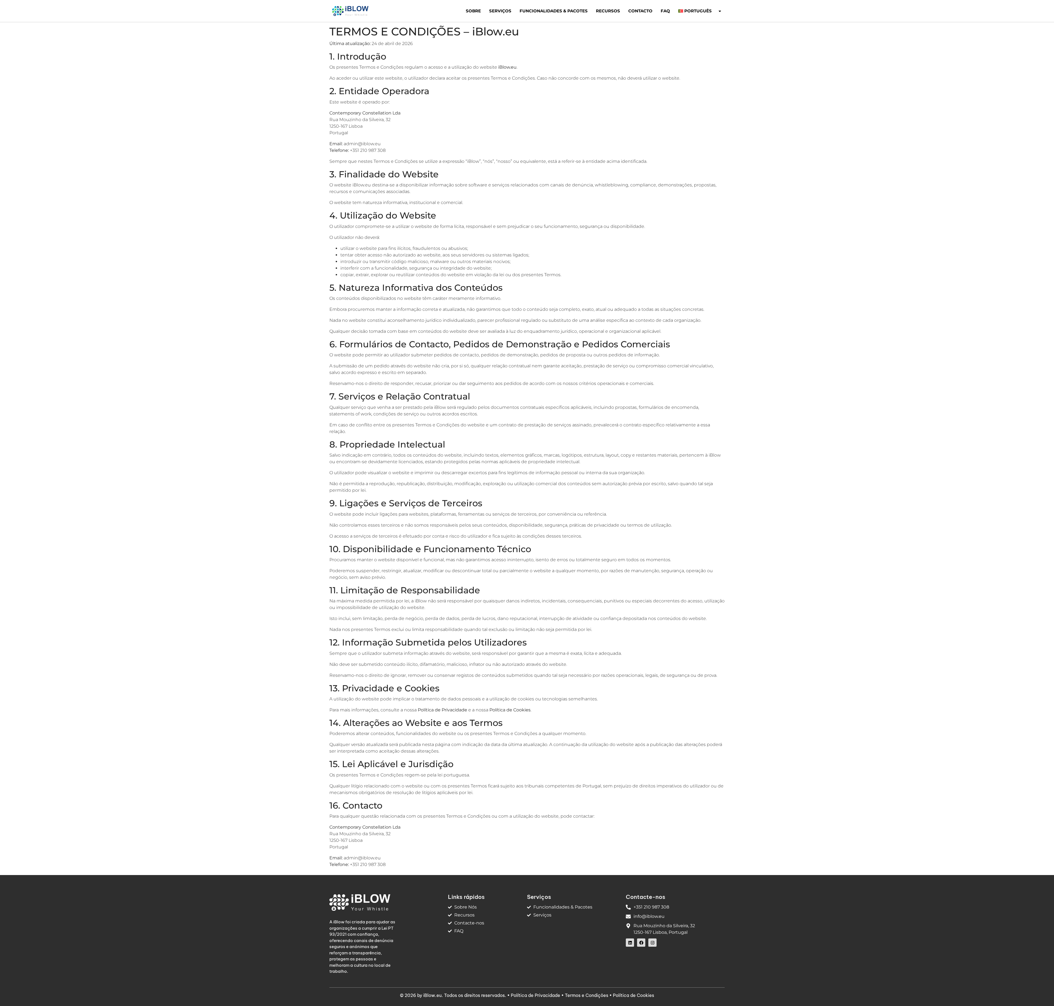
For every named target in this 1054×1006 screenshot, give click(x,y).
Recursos (608, 10)
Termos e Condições (586, 995)
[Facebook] (641, 942)
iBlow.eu (432, 995)
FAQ (665, 10)
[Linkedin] (630, 942)
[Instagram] (652, 942)
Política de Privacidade (535, 995)
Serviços (500, 10)
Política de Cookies (633, 995)
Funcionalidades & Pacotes (554, 10)
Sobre (473, 10)
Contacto (640, 10)
